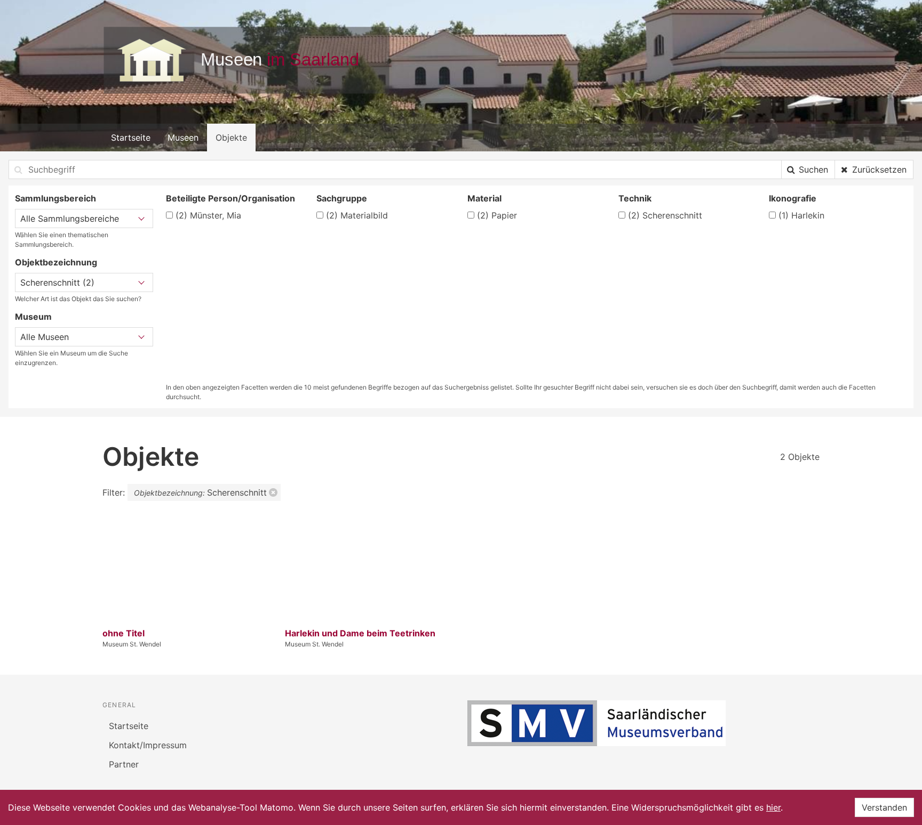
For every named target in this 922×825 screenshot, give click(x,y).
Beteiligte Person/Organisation (230, 198)
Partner (124, 764)
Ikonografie (792, 198)
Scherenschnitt (665, 215)
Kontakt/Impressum (148, 745)
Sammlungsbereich (55, 198)
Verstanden (884, 807)
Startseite (130, 137)
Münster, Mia (208, 215)
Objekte (231, 137)
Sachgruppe (341, 198)
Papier (497, 215)
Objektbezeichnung (56, 262)
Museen (183, 137)
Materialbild (357, 215)
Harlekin (801, 215)
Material (484, 198)
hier (773, 807)
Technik (634, 198)
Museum (33, 316)
